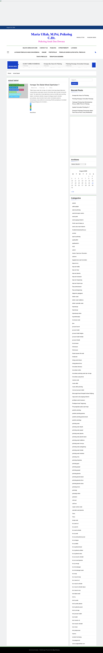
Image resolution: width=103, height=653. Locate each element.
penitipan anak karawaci (78, 400)
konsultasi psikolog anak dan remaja (81, 373)
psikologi (74, 490)
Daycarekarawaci (77, 286)
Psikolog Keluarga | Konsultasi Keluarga (77, 64)
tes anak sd (75, 523)
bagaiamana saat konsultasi (79, 260)
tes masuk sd (75, 580)
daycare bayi (75, 270)
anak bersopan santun (78, 213)
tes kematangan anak (78, 570)
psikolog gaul (75, 463)
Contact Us (44, 48)
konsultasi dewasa (77, 366)
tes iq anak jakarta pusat (78, 537)
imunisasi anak (76, 320)
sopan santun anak (77, 507)
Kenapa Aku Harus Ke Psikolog (53, 64)
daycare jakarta (76, 273)
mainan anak (75, 380)
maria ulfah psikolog (77, 386)
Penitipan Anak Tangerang (79, 403)
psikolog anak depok (77, 426)
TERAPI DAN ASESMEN (56, 56)
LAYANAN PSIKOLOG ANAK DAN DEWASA (26, 52)
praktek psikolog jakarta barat (80, 416)
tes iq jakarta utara (77, 553)
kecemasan (75, 343)
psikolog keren (76, 487)
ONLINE (44, 52)
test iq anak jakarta (15, 94)
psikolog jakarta (76, 473)
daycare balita (76, 266)
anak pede (75, 216)
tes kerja (74, 573)
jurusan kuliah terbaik (77, 336)
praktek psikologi (76, 420)
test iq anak (13, 92)
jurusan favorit (76, 326)
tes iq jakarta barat (77, 547)
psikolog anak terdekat (78, 453)
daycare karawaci (77, 276)
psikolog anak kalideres (78, 440)
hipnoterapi (75, 306)
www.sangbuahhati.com (78, 643)
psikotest (74, 497)
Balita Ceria (34, 87)
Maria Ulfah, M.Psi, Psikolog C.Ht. (51, 36)
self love (74, 503)
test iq (21, 89)
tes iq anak (75, 533)
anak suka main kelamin (78, 226)
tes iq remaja (75, 563)
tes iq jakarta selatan (77, 550)
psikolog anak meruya (78, 443)
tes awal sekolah (76, 530)
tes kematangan (76, 567)
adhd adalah (75, 206)
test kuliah (75, 617)
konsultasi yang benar (78, 376)
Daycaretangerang (77, 290)
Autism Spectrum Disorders (79, 253)
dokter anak (75, 296)
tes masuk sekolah (77, 583)
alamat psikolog (76, 210)
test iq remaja (75, 610)
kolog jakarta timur (77, 363)
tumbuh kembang (14, 96)
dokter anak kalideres (78, 300)
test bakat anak (14, 89)
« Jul (72, 191)
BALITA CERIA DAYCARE (30, 48)
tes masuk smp (13, 87)
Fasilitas (53, 48)
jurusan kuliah (76, 330)
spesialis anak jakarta (78, 510)
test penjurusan (76, 630)
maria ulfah (75, 383)
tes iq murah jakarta (77, 560)
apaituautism (75, 243)
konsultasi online (76, 370)
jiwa (73, 323)
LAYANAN (74, 48)
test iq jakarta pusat (77, 607)
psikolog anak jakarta (77, 433)
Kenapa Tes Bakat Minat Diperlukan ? (44, 85)
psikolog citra (75, 456)
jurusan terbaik (76, 340)
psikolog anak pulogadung (79, 446)
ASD (73, 246)
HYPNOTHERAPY (64, 48)
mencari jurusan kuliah (78, 390)
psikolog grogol (76, 466)
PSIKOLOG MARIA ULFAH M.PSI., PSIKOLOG (72, 52)
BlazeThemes (56, 650)
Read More (33, 112)
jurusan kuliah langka (77, 333)
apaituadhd (75, 240)
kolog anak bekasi (77, 360)
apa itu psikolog (76, 236)
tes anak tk (75, 527)
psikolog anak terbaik (77, 450)
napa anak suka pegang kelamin (80, 396)
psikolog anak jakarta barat (79, 436)
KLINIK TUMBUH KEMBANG (31, 64)
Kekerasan (75, 350)
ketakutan (74, 356)
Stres (73, 513)
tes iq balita (75, 543)
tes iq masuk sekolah (77, 557)
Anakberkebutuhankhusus (79, 230)
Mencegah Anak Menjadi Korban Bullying (83, 393)
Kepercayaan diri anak (78, 353)
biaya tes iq (75, 263)
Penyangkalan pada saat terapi (80, 406)
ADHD (74, 203)
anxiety (74, 233)
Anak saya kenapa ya (78, 223)
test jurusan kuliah (77, 613)
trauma (74, 633)
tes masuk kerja (76, 577)
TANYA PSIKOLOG (41, 56)
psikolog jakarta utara (77, 483)
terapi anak (75, 520)
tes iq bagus (75, 540)
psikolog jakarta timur (77, 480)
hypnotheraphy (76, 316)
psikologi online (76, 493)
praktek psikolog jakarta (78, 413)
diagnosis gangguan (77, 293)
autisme (74, 256)
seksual (74, 500)
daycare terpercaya (77, 283)
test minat (74, 627)
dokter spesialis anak (77, 303)
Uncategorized (76, 640)
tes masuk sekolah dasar (17, 85)
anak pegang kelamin (77, 220)
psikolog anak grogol (77, 430)
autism (74, 250)
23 (92, 183)
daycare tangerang (77, 280)
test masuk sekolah (77, 623)
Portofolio (53, 52)
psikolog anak (76, 423)
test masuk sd (76, 620)
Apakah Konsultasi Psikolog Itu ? (80, 107)
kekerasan (75, 346)
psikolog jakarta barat (77, 476)
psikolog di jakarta (77, 460)
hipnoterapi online (76, 313)
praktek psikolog (76, 410)
